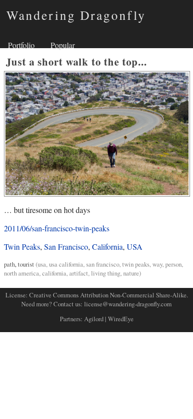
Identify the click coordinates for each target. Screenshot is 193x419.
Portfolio (21, 45)
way (157, 264)
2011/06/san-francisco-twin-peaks (56, 228)
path (9, 264)
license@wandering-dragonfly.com (128, 303)
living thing (105, 273)
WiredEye (121, 318)
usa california (66, 264)
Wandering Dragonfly (76, 14)
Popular (62, 45)
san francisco (102, 264)
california (54, 273)
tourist (26, 264)
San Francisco (66, 246)
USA (135, 246)
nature (131, 273)
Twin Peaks (22, 246)
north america (21, 273)
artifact (78, 273)
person (173, 264)
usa (42, 264)
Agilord (93, 318)
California (107, 246)
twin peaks (135, 264)
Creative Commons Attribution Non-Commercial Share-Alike (108, 294)
